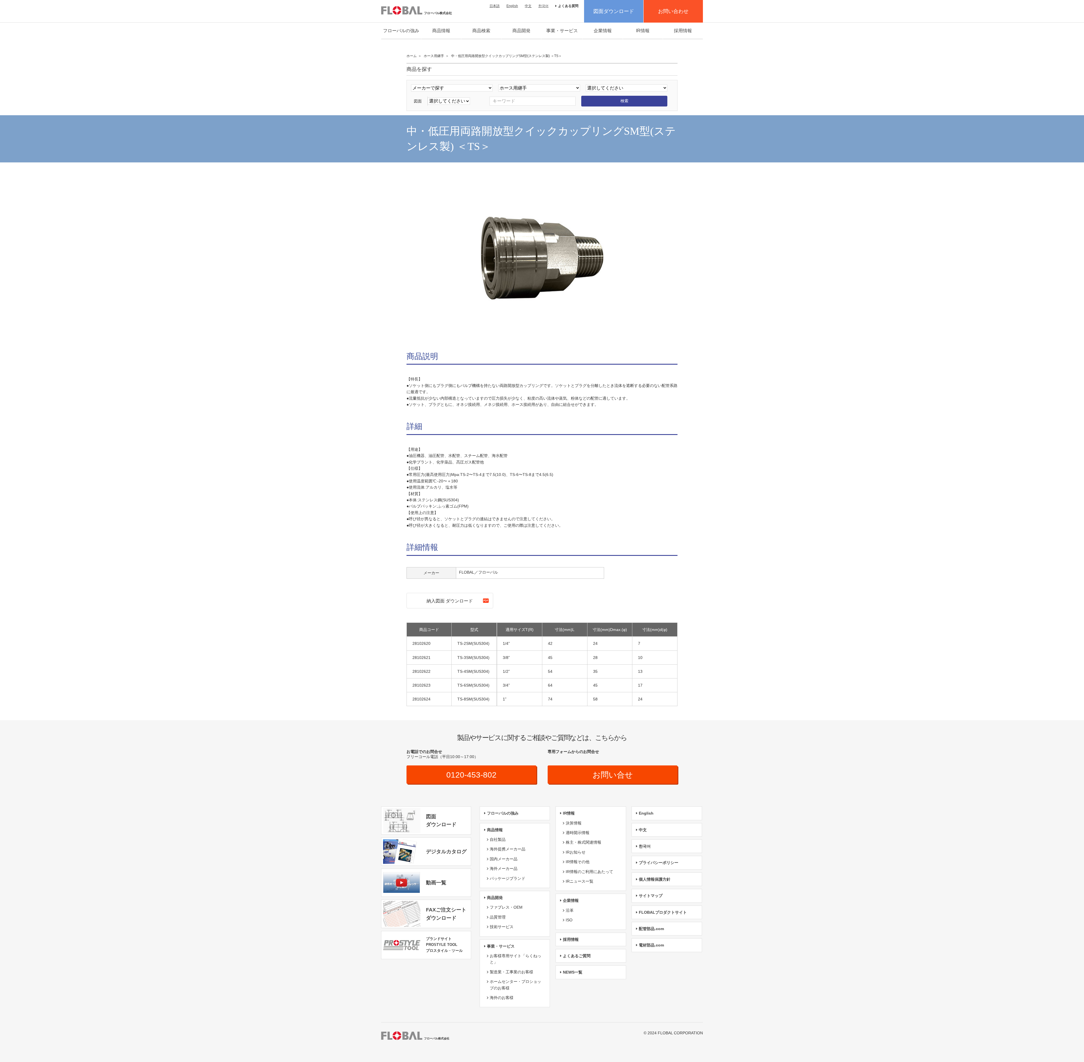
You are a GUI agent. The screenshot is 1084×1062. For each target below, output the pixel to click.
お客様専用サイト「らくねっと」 (515, 959)
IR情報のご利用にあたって (589, 871)
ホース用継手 (434, 56)
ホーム (411, 56)
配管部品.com (651, 928)
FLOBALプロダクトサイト (663, 912)
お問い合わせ (673, 11)
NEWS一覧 (572, 972)
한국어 (543, 6)
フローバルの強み (401, 30)
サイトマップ (651, 895)
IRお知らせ (575, 852)
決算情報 (574, 823)
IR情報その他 (577, 861)
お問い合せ (613, 775)
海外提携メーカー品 (507, 849)
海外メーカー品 (503, 868)
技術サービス (501, 926)
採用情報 (683, 30)
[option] (542, 258)
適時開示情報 (577, 832)
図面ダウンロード (613, 11)
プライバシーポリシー (658, 862)
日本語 (494, 6)
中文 (528, 6)
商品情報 (441, 30)
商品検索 (481, 30)
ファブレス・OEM (506, 907)
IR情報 (643, 30)
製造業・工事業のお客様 (511, 972)
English (512, 6)
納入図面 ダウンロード (450, 601)
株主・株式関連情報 (583, 842)
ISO (569, 920)
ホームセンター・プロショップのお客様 (515, 984)
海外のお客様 (501, 997)
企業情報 (603, 30)
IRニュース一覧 (579, 881)
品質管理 (498, 917)
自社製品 (498, 839)
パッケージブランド (507, 878)
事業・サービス (562, 30)
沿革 (570, 910)
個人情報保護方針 (654, 879)
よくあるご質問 (577, 956)
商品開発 (521, 30)
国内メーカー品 (503, 859)
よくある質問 (568, 6)
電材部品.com (651, 945)
